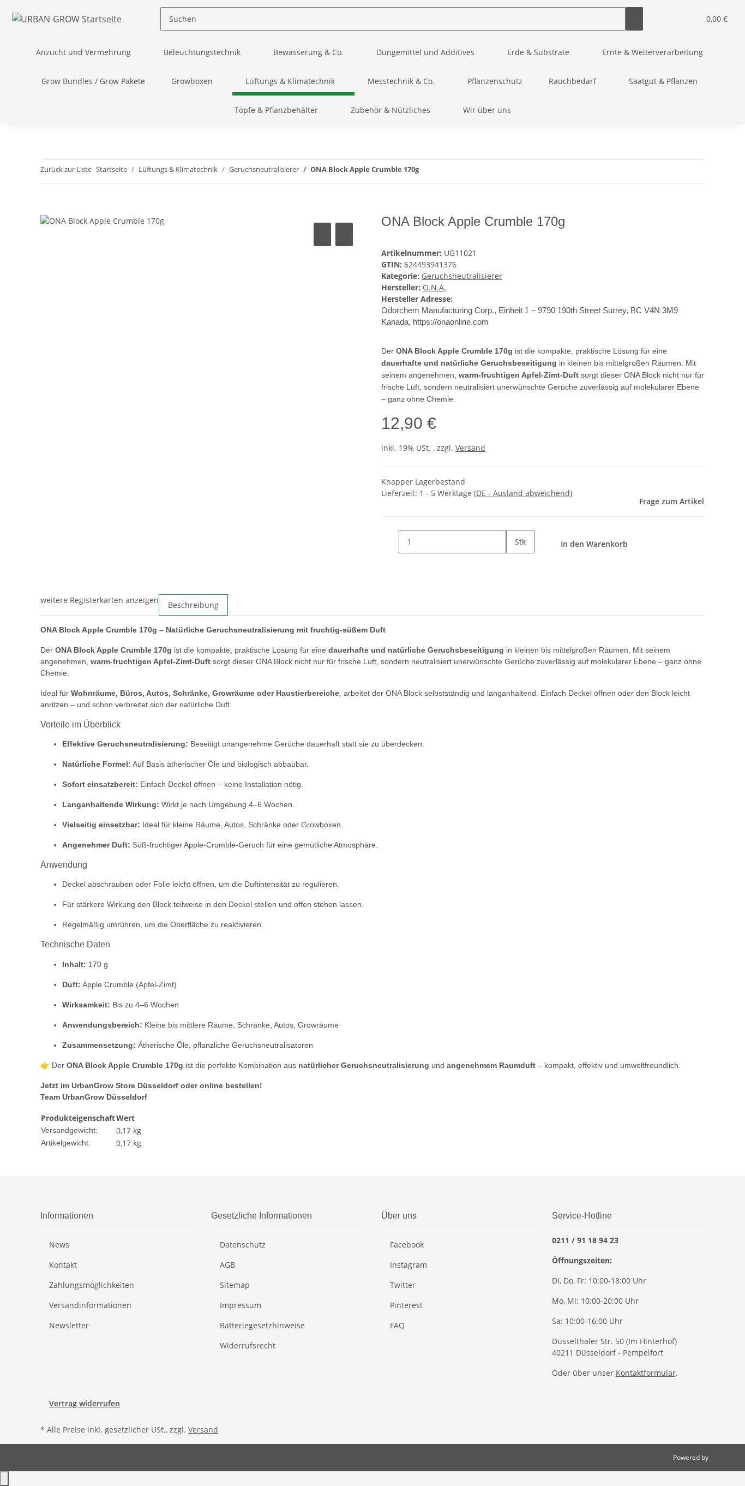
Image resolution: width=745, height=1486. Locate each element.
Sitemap (235, 1285)
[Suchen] (634, 19)
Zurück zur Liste (66, 169)
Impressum (240, 1305)
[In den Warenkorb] (49, 208)
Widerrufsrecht (247, 1345)
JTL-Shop (723, 1457)
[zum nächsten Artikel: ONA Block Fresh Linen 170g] (447, 171)
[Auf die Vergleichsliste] (322, 234)
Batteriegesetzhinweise (262, 1325)
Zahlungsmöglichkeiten (91, 1285)
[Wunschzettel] (686, 19)
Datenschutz (243, 1244)
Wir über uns (487, 110)
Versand (470, 448)
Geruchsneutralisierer (462, 276)
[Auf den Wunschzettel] (344, 234)
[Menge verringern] (390, 541)
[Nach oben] (4, 1478)
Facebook (407, 1244)
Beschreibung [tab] (193, 605)
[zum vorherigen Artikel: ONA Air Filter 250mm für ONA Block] (427, 171)
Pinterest (406, 1305)
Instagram (408, 1265)
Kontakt (63, 1265)
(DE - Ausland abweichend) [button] (523, 493)
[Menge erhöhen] (515, 565)
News (59, 1244)
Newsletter (69, 1325)
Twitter (403, 1285)
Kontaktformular (646, 1373)
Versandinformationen (90, 1305)
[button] (669, 19)
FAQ (397, 1325)
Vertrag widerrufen (84, 1403)
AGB (227, 1265)
